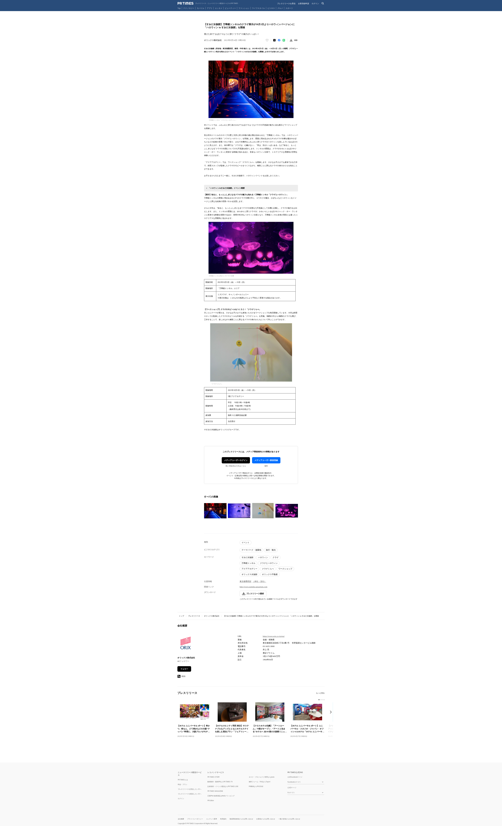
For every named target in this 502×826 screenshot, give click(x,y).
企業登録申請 (303, 3)
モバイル (200, 8)
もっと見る (320, 693)
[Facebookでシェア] (279, 40)
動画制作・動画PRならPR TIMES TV (220, 782)
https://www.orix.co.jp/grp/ (274, 636)
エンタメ (218, 8)
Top (179, 8)
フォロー (184, 669)
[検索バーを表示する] (323, 3)
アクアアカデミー (249, 569)
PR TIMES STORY (213, 777)
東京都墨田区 (245, 581)
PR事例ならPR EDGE (256, 786)
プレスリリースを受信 (286, 3)
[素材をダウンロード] (291, 40)
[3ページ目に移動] (321, 699)
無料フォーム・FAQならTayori (259, 782)
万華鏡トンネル (248, 563)
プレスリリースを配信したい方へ (189, 794)
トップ (181, 616)
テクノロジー (188, 8)
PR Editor (210, 800)
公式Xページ (291, 787)
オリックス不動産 (270, 574)
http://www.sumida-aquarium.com (253, 587)
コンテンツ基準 (211, 819)
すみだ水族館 (247, 557)
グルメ (280, 8)
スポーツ (289, 8)
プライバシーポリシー (195, 819)
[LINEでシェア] (284, 40)
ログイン (315, 3)
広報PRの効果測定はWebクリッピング (221, 796)
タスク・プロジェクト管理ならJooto (261, 777)
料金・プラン (182, 784)
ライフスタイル (258, 8)
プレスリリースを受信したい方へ (189, 789)
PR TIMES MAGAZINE (215, 791)
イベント (245, 542)
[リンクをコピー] (296, 40)
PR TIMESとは (183, 780)
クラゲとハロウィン (269, 563)
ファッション (243, 8)
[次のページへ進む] (331, 712)
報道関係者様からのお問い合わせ (241, 819)
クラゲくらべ (268, 569)
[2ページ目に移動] (320, 699)
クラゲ (275, 557)
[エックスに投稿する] (274, 40)
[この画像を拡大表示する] (215, 510)
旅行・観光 (271, 550)
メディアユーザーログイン (236, 460)
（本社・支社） (259, 581)
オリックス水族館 (249, 574)
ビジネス (271, 8)
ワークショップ (285, 569)
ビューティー (230, 8)
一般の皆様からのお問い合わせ (289, 819)
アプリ (209, 8)
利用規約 (223, 819)
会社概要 (181, 819)
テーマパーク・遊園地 (251, 550)
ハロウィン (263, 557)
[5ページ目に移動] (324, 699)
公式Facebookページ (294, 777)
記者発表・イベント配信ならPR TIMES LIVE (222, 786)
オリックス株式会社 (211, 616)
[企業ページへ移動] (185, 644)
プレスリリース (194, 616)
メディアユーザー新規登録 (266, 460)
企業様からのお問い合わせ (265, 819)
